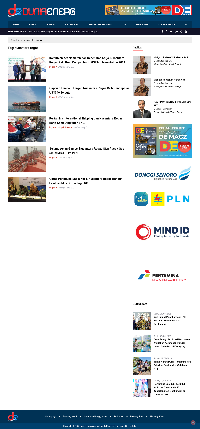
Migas (33, 24)
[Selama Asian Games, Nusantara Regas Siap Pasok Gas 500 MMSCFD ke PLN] (27, 159)
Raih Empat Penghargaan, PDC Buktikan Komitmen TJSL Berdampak (170, 320)
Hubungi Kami (157, 416)
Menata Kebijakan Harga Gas (169, 79)
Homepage (50, 416)
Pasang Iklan (136, 416)
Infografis (142, 24)
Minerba (51, 24)
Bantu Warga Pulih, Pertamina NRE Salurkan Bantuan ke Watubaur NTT (172, 365)
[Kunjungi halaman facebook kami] (167, 31)
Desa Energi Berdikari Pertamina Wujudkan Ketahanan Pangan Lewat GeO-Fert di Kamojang (75, 31)
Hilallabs (132, 426)
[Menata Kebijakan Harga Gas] (142, 87)
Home (16, 24)
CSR (124, 24)
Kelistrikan (72, 24)
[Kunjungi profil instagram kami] (182, 31)
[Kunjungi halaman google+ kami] (178, 31)
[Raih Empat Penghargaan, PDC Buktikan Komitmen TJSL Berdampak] (142, 321)
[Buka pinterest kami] (170, 31)
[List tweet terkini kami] (174, 31)
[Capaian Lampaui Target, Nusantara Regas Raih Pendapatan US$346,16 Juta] (27, 99)
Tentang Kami (70, 416)
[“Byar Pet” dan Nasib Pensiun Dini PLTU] (142, 109)
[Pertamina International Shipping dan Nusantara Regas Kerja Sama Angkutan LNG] (27, 129)
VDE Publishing (166, 24)
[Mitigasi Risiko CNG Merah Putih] (142, 64)
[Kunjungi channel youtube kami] (186, 31)
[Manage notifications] (193, 422)
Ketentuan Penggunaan (95, 416)
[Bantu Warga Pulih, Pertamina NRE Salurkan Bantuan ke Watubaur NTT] (142, 365)
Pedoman (118, 416)
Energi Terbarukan (99, 24)
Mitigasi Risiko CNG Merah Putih (171, 57)
